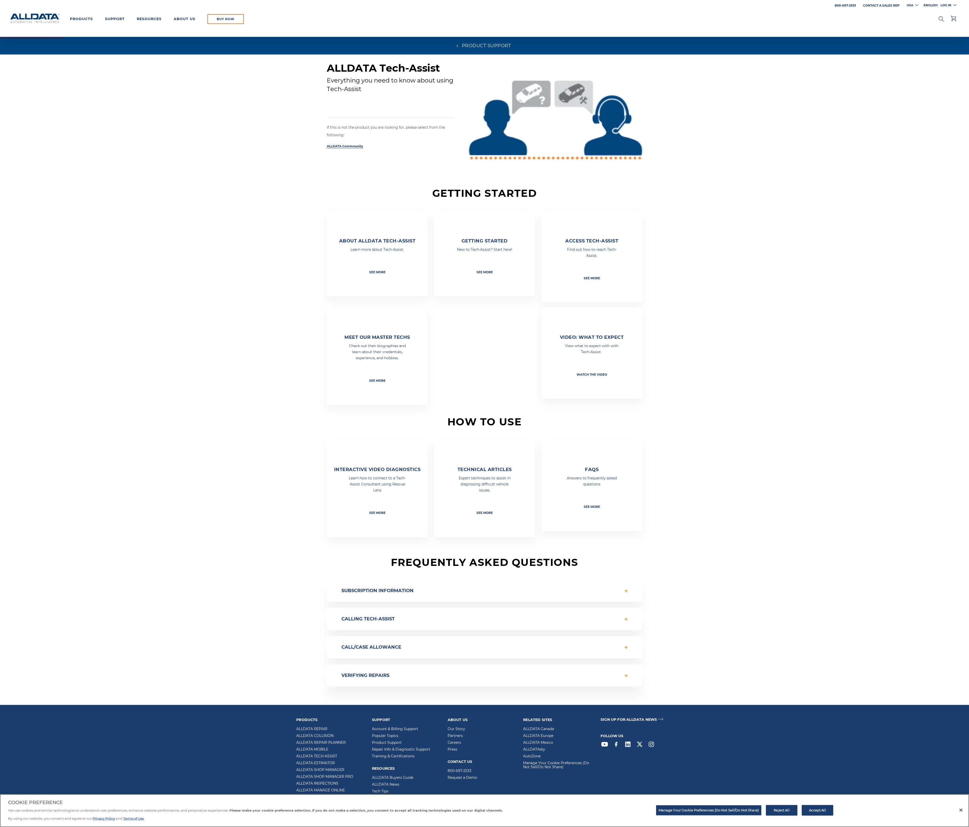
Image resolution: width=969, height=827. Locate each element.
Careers (454, 743)
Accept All (817, 810)
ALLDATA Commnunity (345, 146)
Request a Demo (462, 778)
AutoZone (532, 756)
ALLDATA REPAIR (311, 729)
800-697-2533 (459, 771)
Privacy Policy (104, 818)
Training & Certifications (393, 756)
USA (910, 5)
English (931, 5)
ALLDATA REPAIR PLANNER (321, 743)
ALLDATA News (385, 785)
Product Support (387, 743)
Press (452, 750)
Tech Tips (380, 791)
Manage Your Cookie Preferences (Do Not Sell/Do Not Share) (556, 765)
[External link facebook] (617, 745)
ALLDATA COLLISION (315, 736)
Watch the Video (592, 374)
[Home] (35, 19)
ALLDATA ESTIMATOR (315, 763)
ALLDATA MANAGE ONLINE (320, 790)
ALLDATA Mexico (538, 743)
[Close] (960, 810)
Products (81, 19)
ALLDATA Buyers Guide (392, 778)
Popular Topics (385, 736)
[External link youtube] (606, 745)
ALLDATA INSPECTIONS (317, 784)
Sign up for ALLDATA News (629, 720)
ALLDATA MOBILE (312, 750)
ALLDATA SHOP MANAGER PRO (324, 777)
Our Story (456, 729)
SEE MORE (377, 272)
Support (115, 19)
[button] (941, 18)
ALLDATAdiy (534, 750)
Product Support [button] (485, 45)
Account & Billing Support (395, 729)
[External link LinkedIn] (629, 745)
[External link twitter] (641, 745)
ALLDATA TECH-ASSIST (316, 756)
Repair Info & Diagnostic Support (401, 750)
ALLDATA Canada (538, 729)
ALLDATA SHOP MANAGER (320, 770)
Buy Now (225, 19)
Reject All (781, 810)
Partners (455, 736)
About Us (184, 19)
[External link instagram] (652, 745)
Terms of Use (133, 818)
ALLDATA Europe (538, 736)
